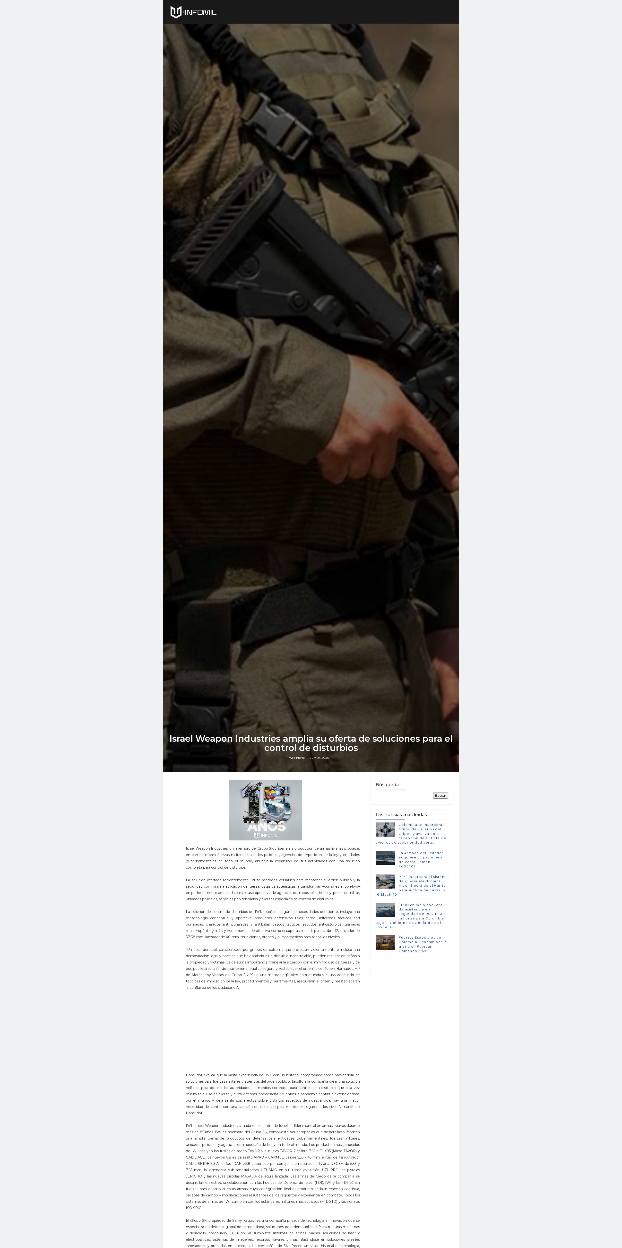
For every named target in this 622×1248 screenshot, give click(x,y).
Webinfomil (297, 757)
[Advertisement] (273, 1031)
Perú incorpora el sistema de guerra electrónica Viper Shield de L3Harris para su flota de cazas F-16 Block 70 (412, 885)
